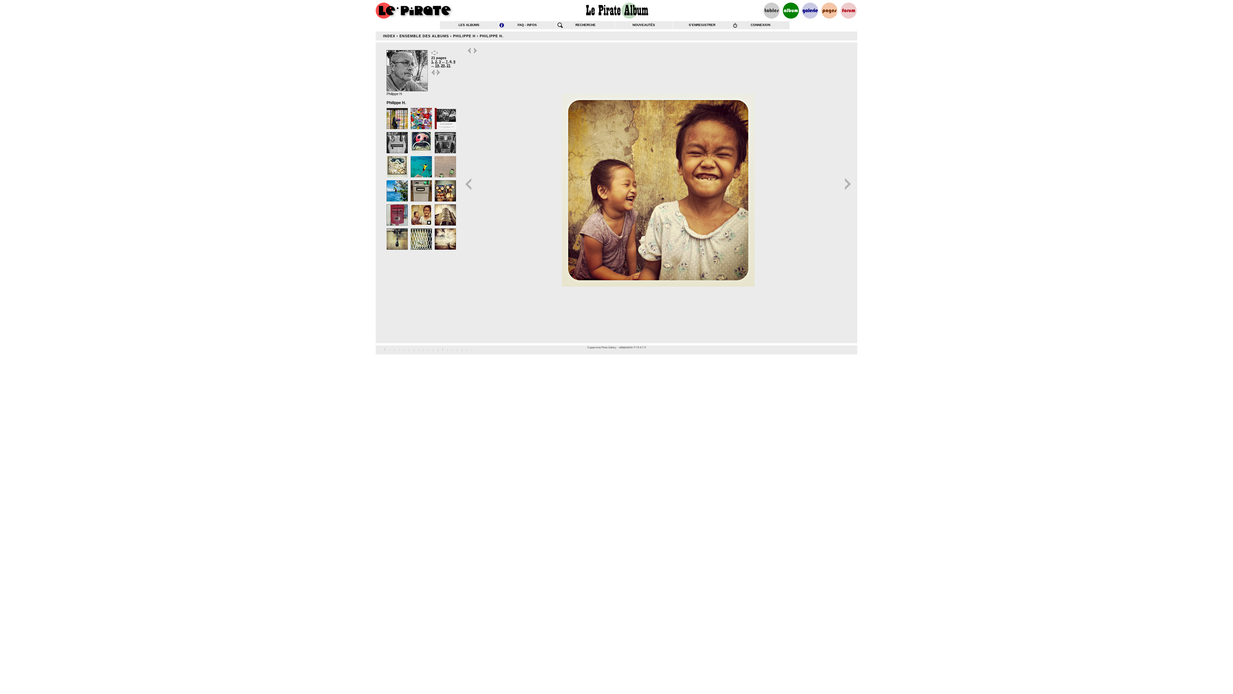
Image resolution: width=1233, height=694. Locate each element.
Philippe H (464, 36)
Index (389, 36)
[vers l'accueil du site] (414, 11)
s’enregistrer (702, 25)
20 (443, 65)
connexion (760, 25)
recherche (585, 25)
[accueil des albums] (616, 11)
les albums (469, 25)
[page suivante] (439, 75)
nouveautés (644, 25)
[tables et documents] (772, 11)
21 (448, 65)
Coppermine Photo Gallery (601, 347)
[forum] (849, 11)
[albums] (791, 11)
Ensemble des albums (424, 36)
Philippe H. (491, 36)
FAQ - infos (527, 25)
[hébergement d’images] (810, 11)
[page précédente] (433, 75)
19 (437, 65)
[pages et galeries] (829, 11)
